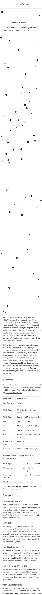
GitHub (22, 489)
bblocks (37, 475)
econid (27, 482)
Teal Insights (33, 390)
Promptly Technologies (14, 392)
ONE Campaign (10, 390)
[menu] (5, 4)
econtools (27, 475)
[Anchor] (29, 22)
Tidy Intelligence (22, 390)
